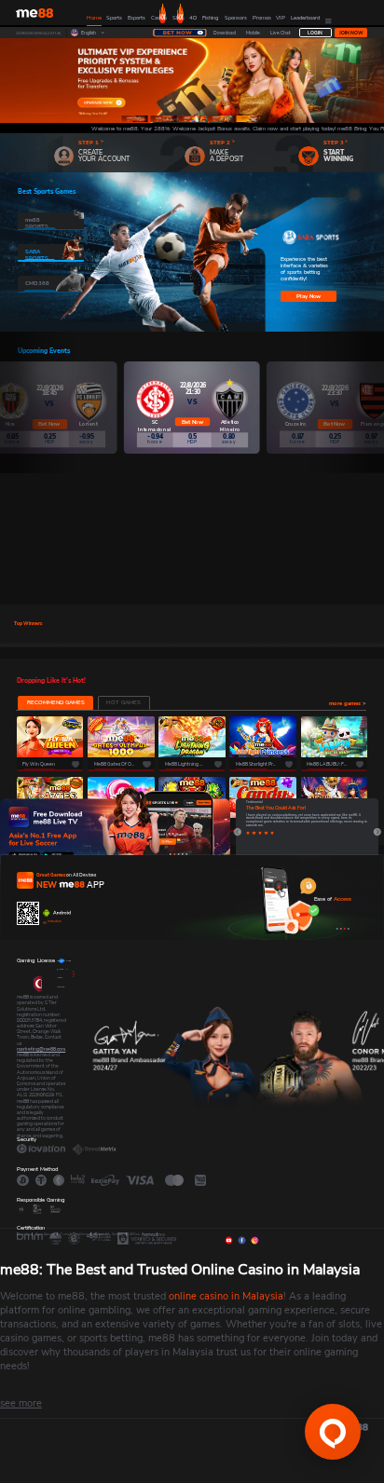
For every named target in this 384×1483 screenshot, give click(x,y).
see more (21, 1403)
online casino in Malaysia (226, 1296)
